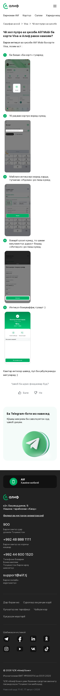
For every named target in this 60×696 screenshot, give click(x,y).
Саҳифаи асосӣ (11, 23)
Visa (26, 23)
